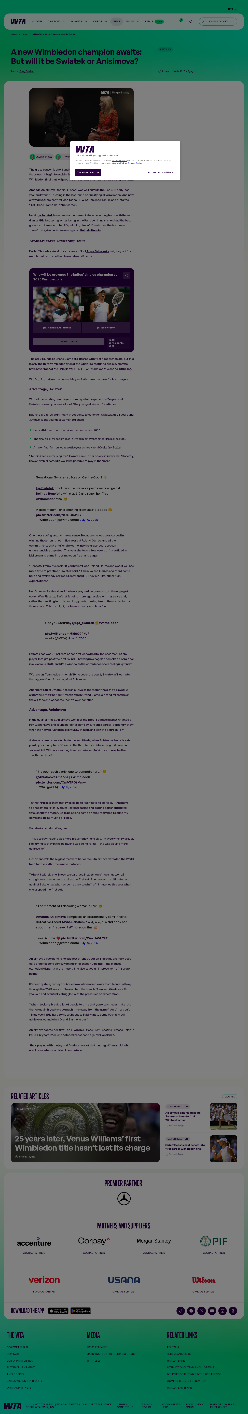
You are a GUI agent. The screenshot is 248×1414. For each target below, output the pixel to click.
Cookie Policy (119, 163)
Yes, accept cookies (88, 172)
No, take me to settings (160, 172)
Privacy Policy (135, 163)
